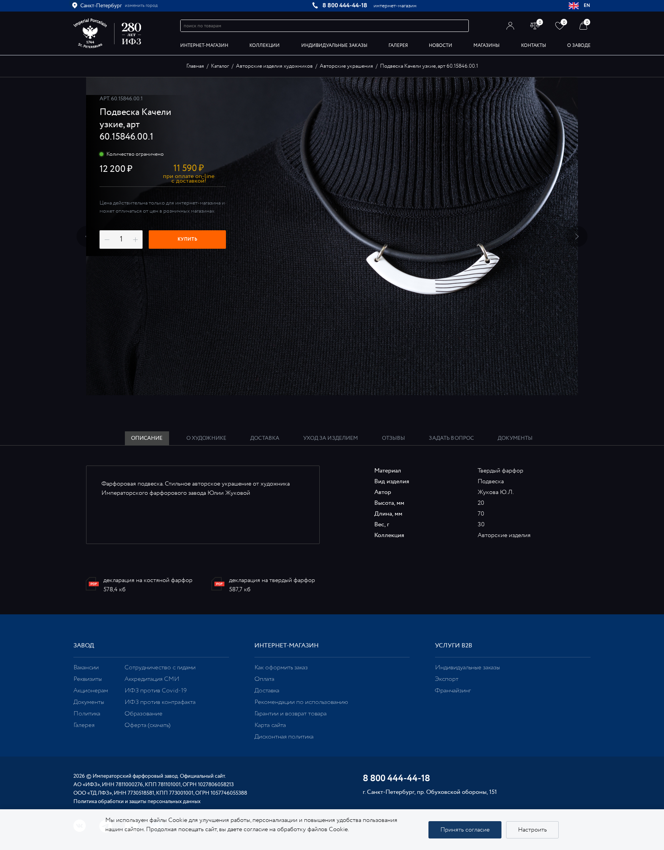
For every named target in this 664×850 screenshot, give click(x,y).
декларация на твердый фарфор (272, 580)
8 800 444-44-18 (344, 5)
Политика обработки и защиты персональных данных (137, 801)
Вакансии (86, 667)
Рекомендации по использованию (301, 702)
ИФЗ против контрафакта (160, 702)
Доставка (266, 690)
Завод (83, 645)
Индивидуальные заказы (334, 45)
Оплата (264, 679)
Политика (86, 713)
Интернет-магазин (204, 45)
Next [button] (577, 236)
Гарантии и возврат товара (290, 713)
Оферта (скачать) (147, 725)
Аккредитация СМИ (151, 679)
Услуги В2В (453, 645)
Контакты (533, 45)
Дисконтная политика (284, 736)
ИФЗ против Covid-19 (155, 690)
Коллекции (264, 45)
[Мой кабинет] (510, 25)
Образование (143, 713)
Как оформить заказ (281, 667)
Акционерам (90, 690)
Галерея (398, 45)
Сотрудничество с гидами (160, 667)
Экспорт (446, 679)
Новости (440, 45)
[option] (332, 236)
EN (587, 5)
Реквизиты (87, 679)
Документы (88, 702)
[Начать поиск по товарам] (463, 26)
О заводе (579, 45)
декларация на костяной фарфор (148, 580)
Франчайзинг (453, 690)
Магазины (486, 45)
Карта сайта (270, 725)
